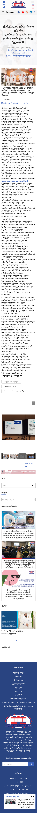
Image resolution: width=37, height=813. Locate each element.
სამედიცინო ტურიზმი (18, 699)
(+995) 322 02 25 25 (18, 778)
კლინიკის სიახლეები (24, 47)
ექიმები (18, 687)
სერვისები (18, 680)
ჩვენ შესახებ (18, 673)
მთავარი (10, 47)
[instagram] (27, 12)
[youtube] (23, 12)
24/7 (4, 4)
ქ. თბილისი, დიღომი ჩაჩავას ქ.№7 (19, 786)
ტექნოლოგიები (18, 684)
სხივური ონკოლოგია (11, 382)
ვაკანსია (18, 695)
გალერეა (18, 691)
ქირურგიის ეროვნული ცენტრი (15, 103)
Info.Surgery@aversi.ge (18, 789)
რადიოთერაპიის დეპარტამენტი (15, 391)
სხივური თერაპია (10, 386)
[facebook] (19, 12)
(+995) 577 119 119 (18, 782)
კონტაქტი (18, 773)
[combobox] (18, 499)
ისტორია (18, 676)
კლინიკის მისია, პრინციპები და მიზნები (18, 702)
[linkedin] (31, 12)
